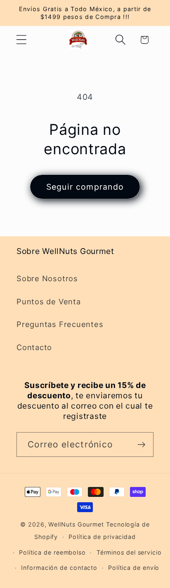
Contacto (34, 347)
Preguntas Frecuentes (60, 324)
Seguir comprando (85, 187)
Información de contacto (59, 567)
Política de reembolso (52, 552)
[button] (21, 40)
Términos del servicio (129, 552)
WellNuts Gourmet (76, 524)
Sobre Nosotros (47, 278)
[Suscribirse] (141, 444)
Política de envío (133, 567)
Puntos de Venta (49, 301)
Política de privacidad (102, 536)
